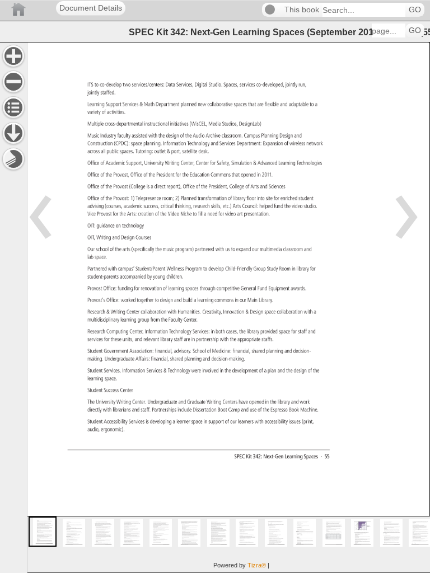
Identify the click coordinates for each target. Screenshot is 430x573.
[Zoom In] (13, 56)
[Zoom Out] (13, 82)
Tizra (256, 565)
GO (414, 10)
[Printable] (13, 159)
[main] (228, 307)
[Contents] (13, 107)
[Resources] (13, 133)
